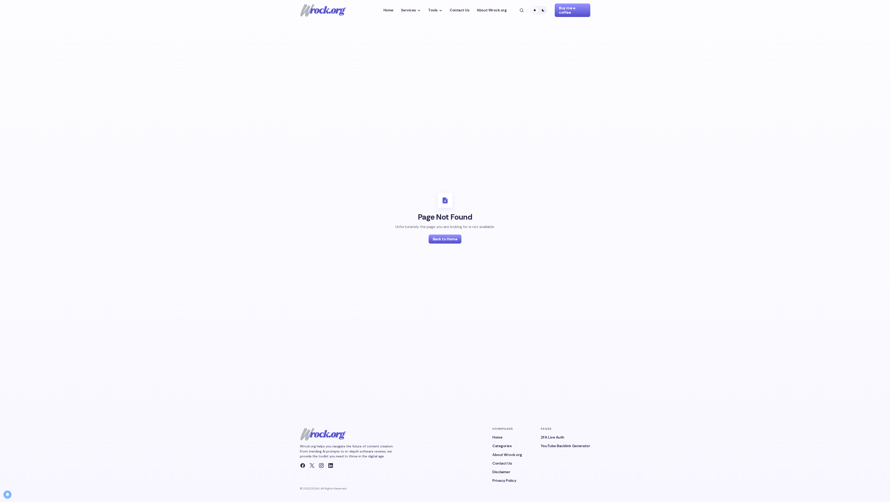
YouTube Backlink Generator (565, 445)
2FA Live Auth (552, 437)
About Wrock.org (507, 454)
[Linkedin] (330, 465)
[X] (312, 465)
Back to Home (445, 239)
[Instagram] (321, 465)
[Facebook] (302, 465)
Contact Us (502, 463)
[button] (521, 10)
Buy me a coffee (567, 10)
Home (497, 437)
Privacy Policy (504, 480)
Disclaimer (501, 471)
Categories (502, 445)
